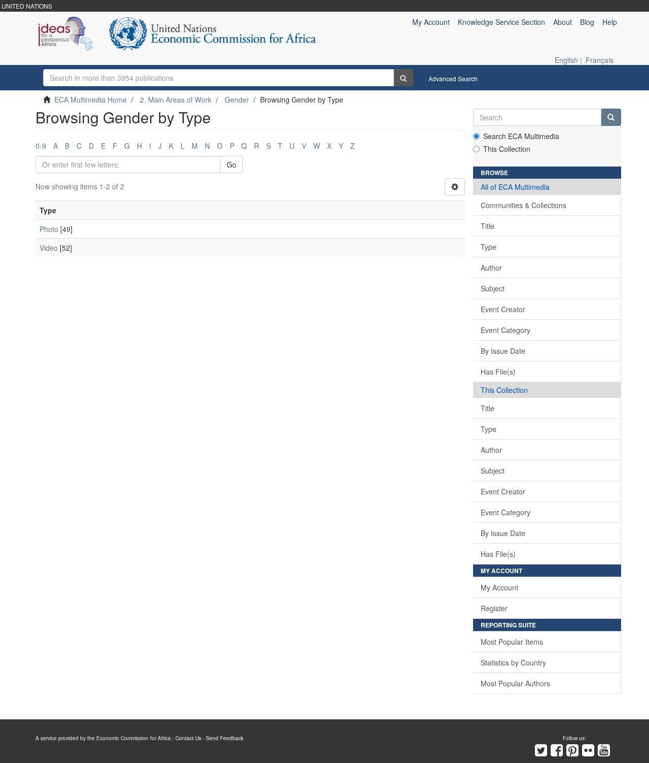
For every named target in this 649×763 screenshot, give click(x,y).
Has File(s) (498, 372)
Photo (49, 229)
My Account (499, 587)
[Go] (403, 77)
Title (487, 226)
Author (491, 267)
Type (488, 247)
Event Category (505, 330)
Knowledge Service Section (501, 22)
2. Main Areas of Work (175, 99)
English (566, 60)
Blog (587, 22)
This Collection (506, 149)
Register (494, 608)
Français (600, 60)
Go (231, 164)
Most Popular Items (512, 642)
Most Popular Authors (515, 683)
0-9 (40, 146)
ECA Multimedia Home (90, 99)
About (562, 22)
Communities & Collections (523, 205)
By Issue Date (503, 351)
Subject (492, 288)
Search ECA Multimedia (521, 136)
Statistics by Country (513, 662)
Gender (237, 99)
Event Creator (503, 309)
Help (609, 22)
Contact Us (188, 738)
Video (49, 248)
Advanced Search (453, 78)
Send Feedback (224, 738)
